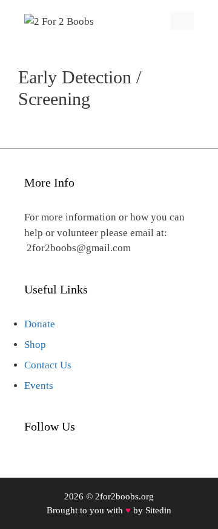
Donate (39, 324)
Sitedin (158, 510)
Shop (35, 344)
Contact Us (47, 365)
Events (38, 385)
